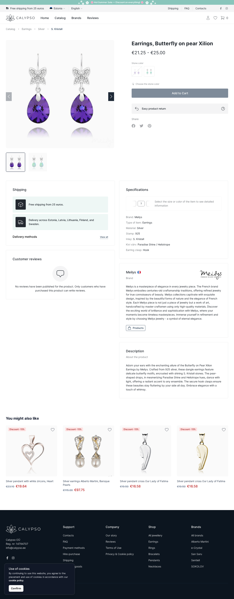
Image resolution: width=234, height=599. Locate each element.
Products (138, 327)
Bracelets (154, 554)
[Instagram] (226, 8)
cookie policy (16, 580)
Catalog (60, 18)
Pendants (154, 560)
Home (45, 18)
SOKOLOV (197, 566)
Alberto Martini (200, 541)
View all (104, 237)
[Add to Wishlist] (52, 429)
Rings (151, 547)
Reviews (93, 18)
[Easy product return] (223, 108)
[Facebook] (220, 8)
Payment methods (74, 547)
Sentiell (195, 560)
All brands (197, 535)
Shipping (173, 8)
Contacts (200, 8)
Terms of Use (113, 547)
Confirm (16, 588)
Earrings (26, 28)
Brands (76, 18)
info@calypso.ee (16, 547)
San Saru (196, 554)
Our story (111, 535)
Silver (41, 28)
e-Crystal (196, 547)
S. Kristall (56, 28)
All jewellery (155, 535)
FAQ (186, 8)
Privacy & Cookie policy (120, 554)
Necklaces (154, 566)
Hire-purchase (71, 554)
